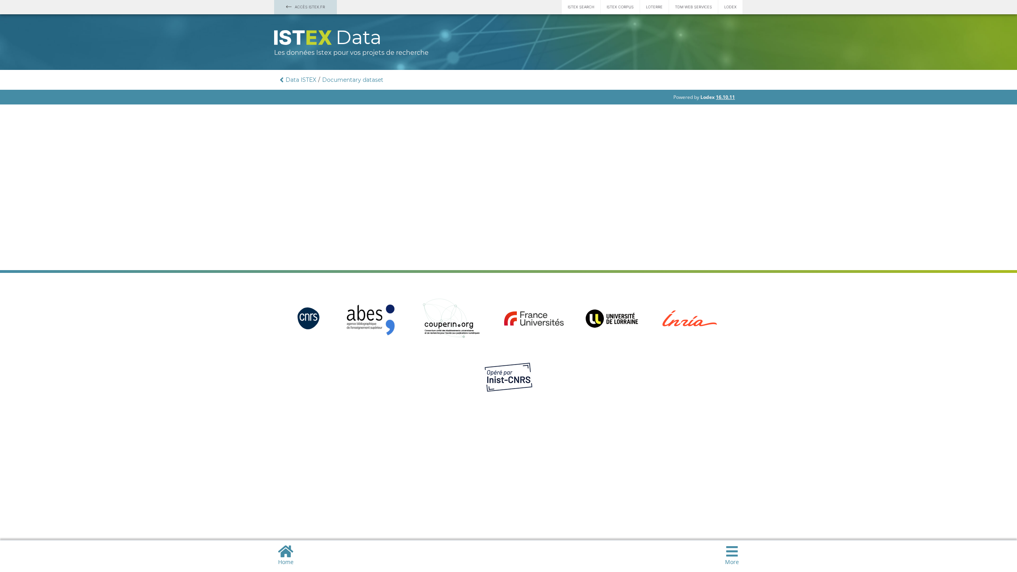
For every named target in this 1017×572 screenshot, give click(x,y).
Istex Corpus (620, 7)
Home (286, 562)
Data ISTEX (301, 79)
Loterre (654, 7)
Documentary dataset (352, 79)
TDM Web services (693, 7)
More (732, 562)
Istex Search (581, 7)
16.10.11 (725, 97)
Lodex (730, 7)
